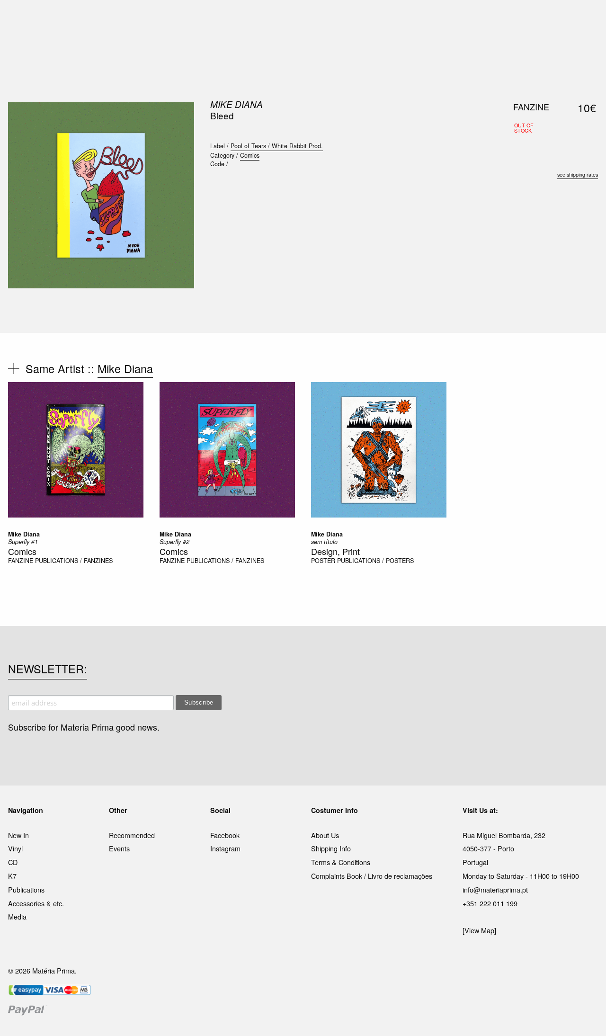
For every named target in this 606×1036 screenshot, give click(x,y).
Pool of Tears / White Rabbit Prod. (277, 146)
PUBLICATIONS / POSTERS (375, 560)
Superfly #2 (174, 541)
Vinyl (15, 848)
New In (18, 835)
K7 (12, 876)
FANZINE (20, 560)
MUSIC (197, 18)
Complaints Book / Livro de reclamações (371, 876)
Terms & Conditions (340, 862)
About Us (325, 835)
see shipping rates (577, 174)
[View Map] (479, 930)
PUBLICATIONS (241, 18)
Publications (26, 889)
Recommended (132, 835)
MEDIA (364, 18)
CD (13, 862)
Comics (249, 155)
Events (119, 848)
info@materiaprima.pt (495, 889)
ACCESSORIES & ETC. (309, 18)
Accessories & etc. (36, 903)
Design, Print (335, 551)
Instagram (225, 848)
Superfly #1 (23, 541)
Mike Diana (236, 104)
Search (585, 47)
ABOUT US (436, 18)
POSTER (323, 560)
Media (17, 916)
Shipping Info (331, 848)
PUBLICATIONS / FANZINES (74, 560)
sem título (324, 541)
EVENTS (397, 18)
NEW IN (165, 18)
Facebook (225, 835)
